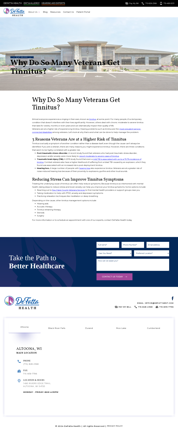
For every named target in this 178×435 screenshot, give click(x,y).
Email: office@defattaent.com (155, 303)
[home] (15, 12)
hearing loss (84, 168)
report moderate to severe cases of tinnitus (99, 156)
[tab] (24, 327)
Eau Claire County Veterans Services (68, 190)
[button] (34, 12)
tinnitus (92, 119)
